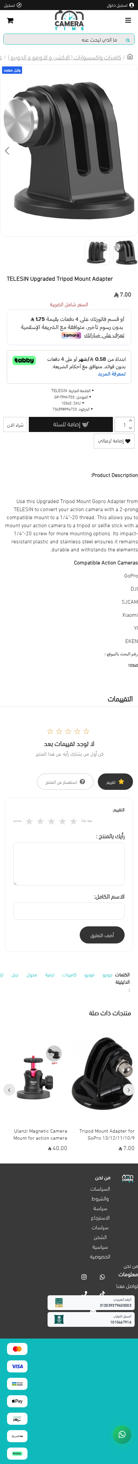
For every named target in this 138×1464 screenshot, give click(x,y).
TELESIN (59, 390)
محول (31, 974)
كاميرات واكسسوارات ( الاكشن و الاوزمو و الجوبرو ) (64, 56)
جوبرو (107, 974)
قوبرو (89, 974)
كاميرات (69, 974)
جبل (14, 974)
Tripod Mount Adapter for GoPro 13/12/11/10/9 (107, 1134)
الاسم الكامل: (109, 895)
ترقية (49, 974)
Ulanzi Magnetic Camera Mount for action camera (40, 1134)
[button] (131, 150)
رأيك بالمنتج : (110, 835)
